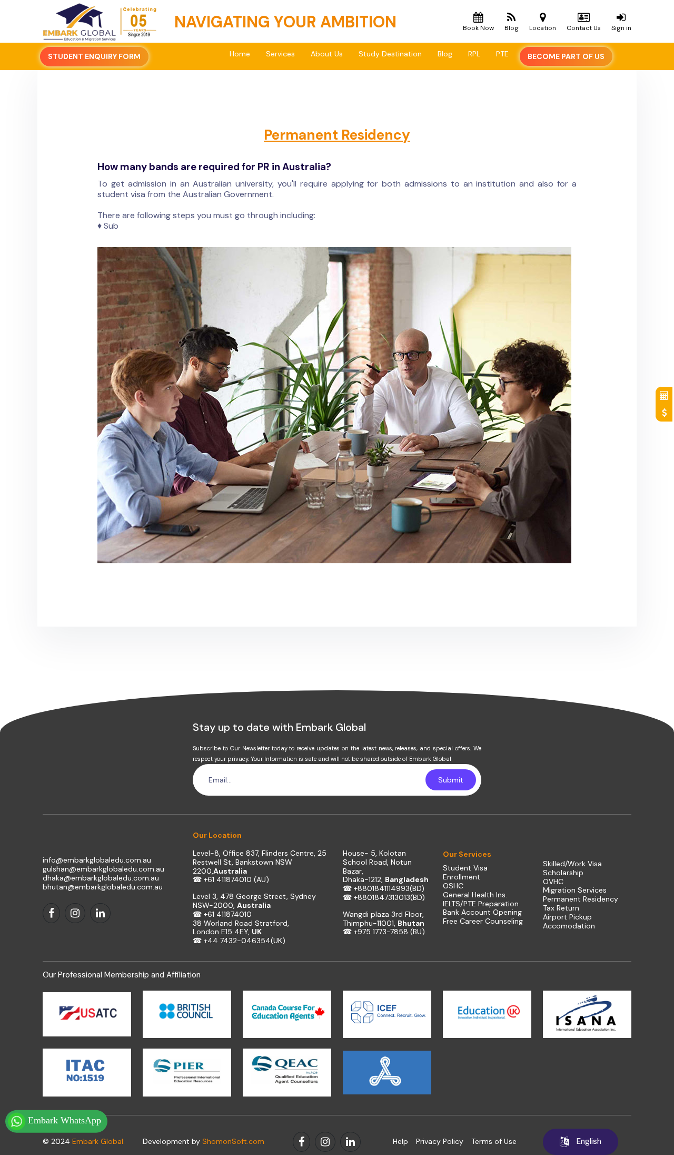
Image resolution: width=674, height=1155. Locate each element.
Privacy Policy (439, 1141)
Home (240, 53)
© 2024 (84, 1141)
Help (400, 1141)
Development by (203, 1141)
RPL (474, 53)
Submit (450, 780)
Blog (445, 53)
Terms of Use (494, 1141)
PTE (502, 53)
